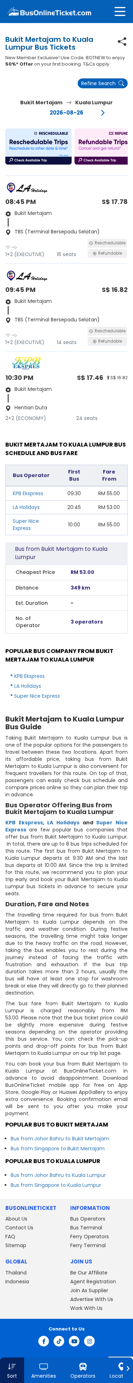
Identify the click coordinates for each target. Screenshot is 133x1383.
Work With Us (86, 1308)
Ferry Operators (89, 1236)
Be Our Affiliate (88, 1272)
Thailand (16, 1272)
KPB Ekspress (28, 493)
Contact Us (19, 1227)
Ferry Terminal (88, 1245)
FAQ (10, 1236)
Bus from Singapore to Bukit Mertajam (58, 1148)
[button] (38, 146)
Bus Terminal (86, 1227)
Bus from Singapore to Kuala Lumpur (56, 1185)
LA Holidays (26, 507)
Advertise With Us (91, 1299)
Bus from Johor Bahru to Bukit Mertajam (60, 1138)
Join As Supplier (89, 1290)
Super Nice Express (26, 525)
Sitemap (15, 1245)
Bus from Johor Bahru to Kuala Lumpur (58, 1175)
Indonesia (17, 1281)
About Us (16, 1218)
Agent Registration (93, 1281)
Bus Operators (87, 1218)
